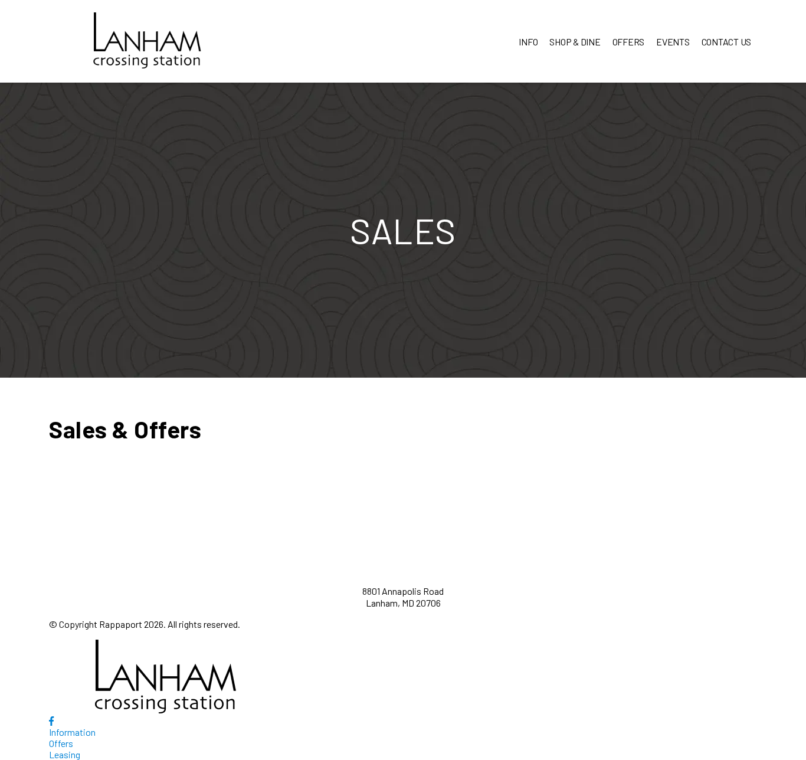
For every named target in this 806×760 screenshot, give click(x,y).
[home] (147, 41)
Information (72, 732)
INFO (528, 41)
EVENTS (673, 41)
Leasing (64, 754)
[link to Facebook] (51, 720)
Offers (61, 743)
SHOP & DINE (574, 41)
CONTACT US (727, 41)
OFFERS (628, 41)
